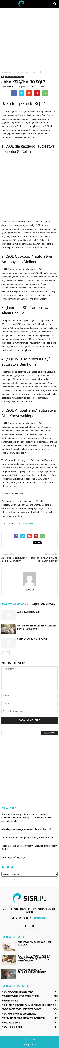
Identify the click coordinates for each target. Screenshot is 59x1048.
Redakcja (11, 87)
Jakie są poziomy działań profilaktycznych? (44, 559)
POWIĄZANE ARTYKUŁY (14, 604)
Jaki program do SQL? (28, 612)
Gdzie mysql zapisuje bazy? (32, 639)
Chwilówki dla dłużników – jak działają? (34, 943)
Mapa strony (29, 1039)
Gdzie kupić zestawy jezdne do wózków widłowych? (26, 829)
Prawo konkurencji (11, 1027)
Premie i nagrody (10, 1000)
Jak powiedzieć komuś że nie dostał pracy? (14, 559)
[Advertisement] (29, 38)
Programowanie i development (18, 991)
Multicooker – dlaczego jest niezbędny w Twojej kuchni (27, 837)
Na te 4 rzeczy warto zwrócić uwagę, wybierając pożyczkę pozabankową (34, 958)
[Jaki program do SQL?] (8, 615)
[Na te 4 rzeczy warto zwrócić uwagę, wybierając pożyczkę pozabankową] (8, 960)
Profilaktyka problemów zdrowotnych (23, 1018)
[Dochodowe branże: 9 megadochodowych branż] (8, 974)
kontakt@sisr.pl (40, 917)
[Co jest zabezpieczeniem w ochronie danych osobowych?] (8, 629)
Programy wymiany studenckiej (18, 1013)
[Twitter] (33, 926)
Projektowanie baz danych (14, 77)
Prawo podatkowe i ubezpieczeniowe (21, 1009)
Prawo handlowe (10, 1022)
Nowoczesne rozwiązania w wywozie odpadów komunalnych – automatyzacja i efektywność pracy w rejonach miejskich (26, 817)
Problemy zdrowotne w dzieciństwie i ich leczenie (28, 1005)
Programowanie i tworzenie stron (20, 996)
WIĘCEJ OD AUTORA (43, 604)
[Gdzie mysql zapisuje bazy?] (8, 643)
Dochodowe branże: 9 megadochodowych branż (32, 970)
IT (2, 77)
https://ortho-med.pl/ (25, 523)
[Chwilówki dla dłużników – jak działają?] (8, 946)
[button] (55, 4)
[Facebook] (25, 926)
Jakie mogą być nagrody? (13, 857)
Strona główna (7, 72)
